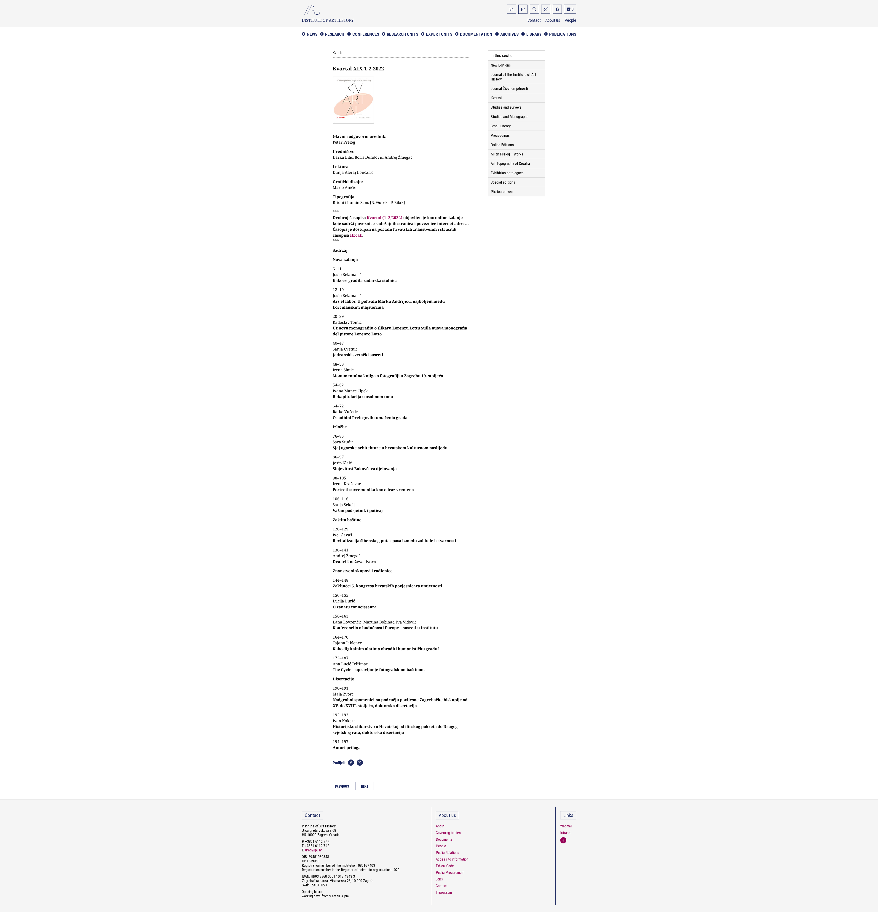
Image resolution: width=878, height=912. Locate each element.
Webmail (566, 826)
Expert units (439, 34)
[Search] (534, 9)
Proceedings (500, 135)
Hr (523, 9)
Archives (509, 34)
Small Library (501, 126)
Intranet (566, 833)
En (511, 9)
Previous (342, 786)
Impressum (444, 892)
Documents (444, 839)
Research (334, 34)
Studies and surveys (506, 107)
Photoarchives (502, 191)
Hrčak (356, 235)
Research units (402, 34)
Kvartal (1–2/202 (383, 217)
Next (365, 786)
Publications (562, 34)
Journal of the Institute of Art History (513, 76)
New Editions (501, 65)
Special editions (503, 182)
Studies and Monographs (509, 116)
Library (533, 34)
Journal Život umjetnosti (509, 88)
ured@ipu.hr (313, 850)
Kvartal (496, 98)
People (570, 20)
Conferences (365, 34)
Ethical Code (445, 866)
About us (552, 20)
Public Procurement (450, 872)
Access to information (452, 859)
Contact (534, 20)
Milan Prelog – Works (507, 154)
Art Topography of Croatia (510, 163)
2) (400, 217)
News (312, 34)
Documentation (476, 34)
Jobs (439, 879)
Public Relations (447, 852)
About (440, 826)
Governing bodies (448, 833)
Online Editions (502, 144)
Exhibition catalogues (507, 173)
